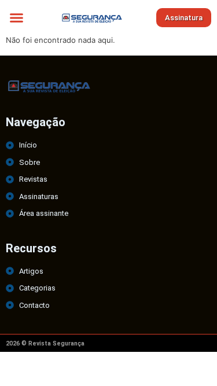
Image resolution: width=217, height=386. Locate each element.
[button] (17, 17)
